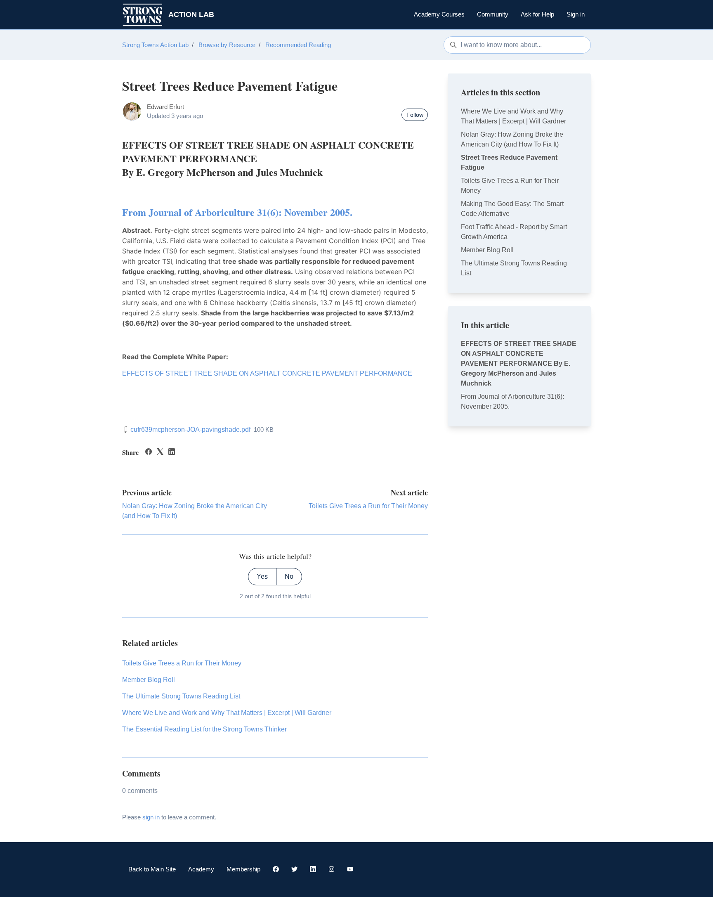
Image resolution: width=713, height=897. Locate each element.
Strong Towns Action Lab (155, 44)
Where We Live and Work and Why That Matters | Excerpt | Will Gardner (226, 712)
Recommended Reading (298, 44)
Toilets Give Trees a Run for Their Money (368, 505)
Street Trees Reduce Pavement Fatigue (509, 162)
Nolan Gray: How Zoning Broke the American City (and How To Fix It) (512, 139)
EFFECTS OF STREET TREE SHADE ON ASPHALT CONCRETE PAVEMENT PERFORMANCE (267, 373)
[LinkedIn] (171, 452)
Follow (414, 114)
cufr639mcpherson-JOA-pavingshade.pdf (190, 429)
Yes (262, 576)
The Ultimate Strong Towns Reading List (181, 696)
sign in (151, 817)
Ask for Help (537, 14)
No (289, 576)
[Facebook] (148, 452)
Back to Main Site (152, 869)
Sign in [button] (576, 14)
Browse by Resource (226, 44)
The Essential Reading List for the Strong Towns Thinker (204, 729)
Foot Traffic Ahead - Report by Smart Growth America (514, 231)
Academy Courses (439, 14)
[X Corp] (160, 452)
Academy (201, 869)
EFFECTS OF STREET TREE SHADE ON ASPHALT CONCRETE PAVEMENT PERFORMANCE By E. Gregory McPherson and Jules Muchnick (518, 363)
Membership (243, 869)
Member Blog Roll (148, 679)
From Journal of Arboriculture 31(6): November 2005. (237, 212)
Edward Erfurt (165, 106)
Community (492, 14)
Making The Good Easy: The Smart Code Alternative (512, 208)
